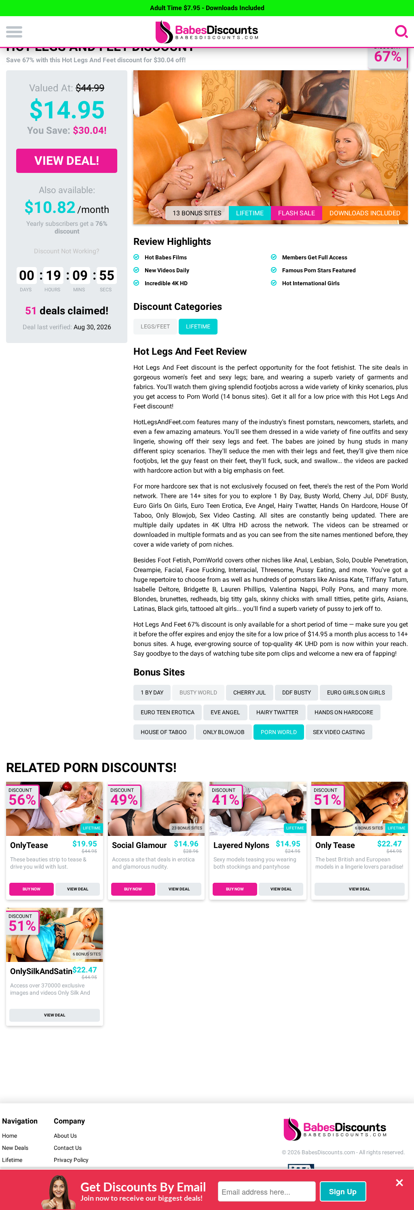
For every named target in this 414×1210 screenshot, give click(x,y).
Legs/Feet (155, 326)
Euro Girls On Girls (356, 692)
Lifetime (198, 326)
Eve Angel (225, 712)
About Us (65, 1135)
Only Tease (335, 845)
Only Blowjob (224, 732)
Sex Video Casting (339, 732)
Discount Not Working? (66, 251)
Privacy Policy (71, 1160)
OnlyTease (29, 845)
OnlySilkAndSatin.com (41, 971)
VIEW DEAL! (66, 161)
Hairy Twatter (277, 712)
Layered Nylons (241, 845)
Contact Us (68, 1148)
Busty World (198, 692)
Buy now (31, 889)
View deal (77, 889)
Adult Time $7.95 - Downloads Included (207, 8)
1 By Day (152, 692)
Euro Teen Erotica (167, 712)
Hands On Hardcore (344, 712)
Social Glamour (139, 845)
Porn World (279, 732)
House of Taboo (164, 732)
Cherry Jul (249, 692)
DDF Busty (296, 692)
